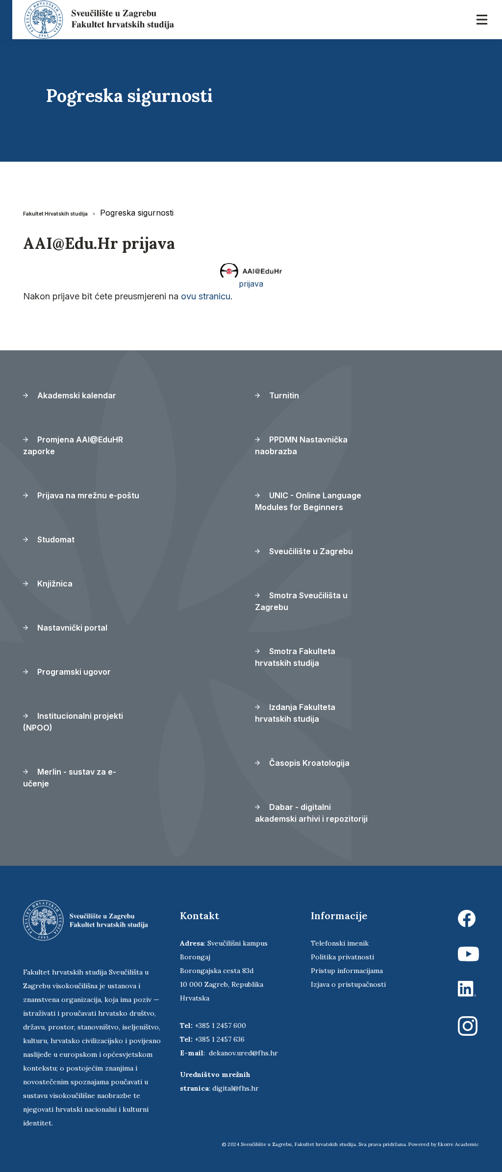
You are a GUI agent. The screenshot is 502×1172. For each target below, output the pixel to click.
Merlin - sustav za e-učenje (69, 777)
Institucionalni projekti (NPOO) (73, 721)
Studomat (55, 539)
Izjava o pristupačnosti (348, 984)
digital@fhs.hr (235, 1088)
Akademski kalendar (75, 395)
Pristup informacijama (347, 970)
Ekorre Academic (458, 1144)
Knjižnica (54, 583)
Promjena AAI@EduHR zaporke (73, 445)
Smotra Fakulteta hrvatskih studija (295, 657)
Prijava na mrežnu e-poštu (87, 495)
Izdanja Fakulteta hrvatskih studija (295, 713)
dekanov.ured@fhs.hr (243, 1053)
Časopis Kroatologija (308, 763)
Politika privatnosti (342, 956)
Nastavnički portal (71, 628)
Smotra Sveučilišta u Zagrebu (301, 601)
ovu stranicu (205, 296)
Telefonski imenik (340, 943)
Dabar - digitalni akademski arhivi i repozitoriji (311, 813)
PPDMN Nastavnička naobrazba (301, 445)
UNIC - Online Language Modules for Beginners (308, 501)
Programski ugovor (73, 672)
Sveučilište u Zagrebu (310, 551)
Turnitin (283, 395)
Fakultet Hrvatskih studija (55, 214)
